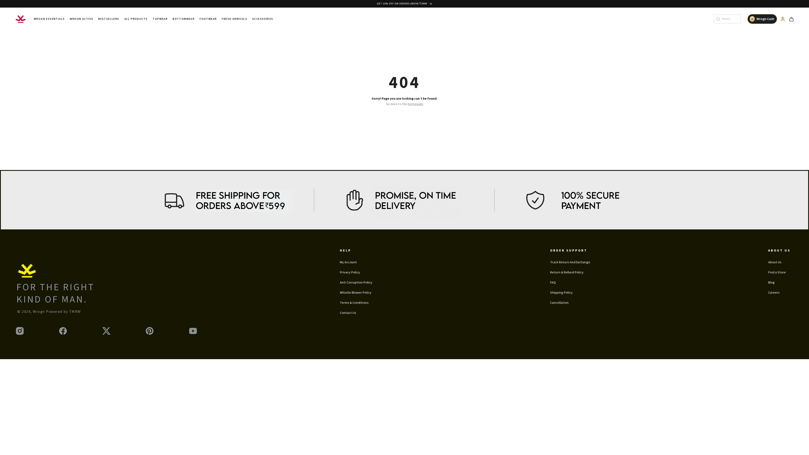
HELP (345, 250)
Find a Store (777, 272)
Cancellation (559, 302)
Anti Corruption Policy (356, 282)
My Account (348, 262)
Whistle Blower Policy (355, 292)
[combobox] (730, 19)
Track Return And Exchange (570, 262)
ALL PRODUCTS (136, 19)
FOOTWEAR (208, 19)
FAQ (553, 282)
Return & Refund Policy (567, 272)
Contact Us (348, 312)
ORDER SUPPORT (568, 250)
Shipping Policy (561, 292)
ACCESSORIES (262, 19)
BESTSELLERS (108, 19)
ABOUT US (779, 250)
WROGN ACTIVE (81, 19)
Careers (774, 292)
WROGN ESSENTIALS (49, 19)
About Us (774, 262)
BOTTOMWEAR (183, 19)
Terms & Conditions (354, 302)
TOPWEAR (160, 19)
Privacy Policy (350, 272)
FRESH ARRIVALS (234, 19)
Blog (771, 282)
